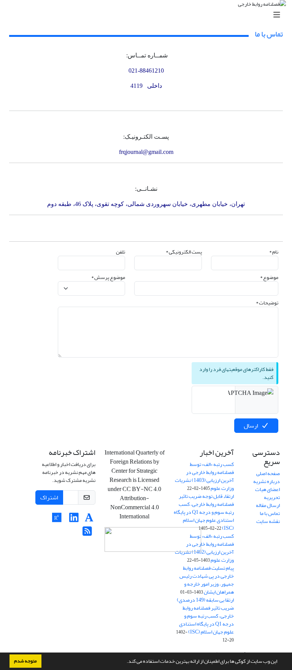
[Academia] (89, 520)
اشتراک (49, 497)
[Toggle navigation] (148, 15)
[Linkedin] (74, 520)
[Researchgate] (57, 520)
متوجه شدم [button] (25, 660)
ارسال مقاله (268, 505)
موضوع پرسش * (108, 277)
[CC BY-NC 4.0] (153, 542)
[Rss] (87, 533)
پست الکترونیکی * (184, 252)
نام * (273, 252)
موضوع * (269, 277)
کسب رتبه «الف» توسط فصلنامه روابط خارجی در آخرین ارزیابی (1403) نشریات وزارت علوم (204, 476)
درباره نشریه (266, 481)
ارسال (251, 425)
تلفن (120, 252)
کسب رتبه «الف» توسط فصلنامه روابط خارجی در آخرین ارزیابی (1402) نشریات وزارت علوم (204, 548)
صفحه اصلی (268, 473)
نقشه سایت (268, 521)
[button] (125, 662)
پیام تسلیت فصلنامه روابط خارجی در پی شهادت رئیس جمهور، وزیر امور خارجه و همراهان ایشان (206, 580)
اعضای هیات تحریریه (267, 493)
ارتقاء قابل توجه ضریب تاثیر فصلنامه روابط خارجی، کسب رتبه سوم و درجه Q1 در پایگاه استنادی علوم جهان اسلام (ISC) (204, 512)
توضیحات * (267, 303)
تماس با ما (270, 513)
